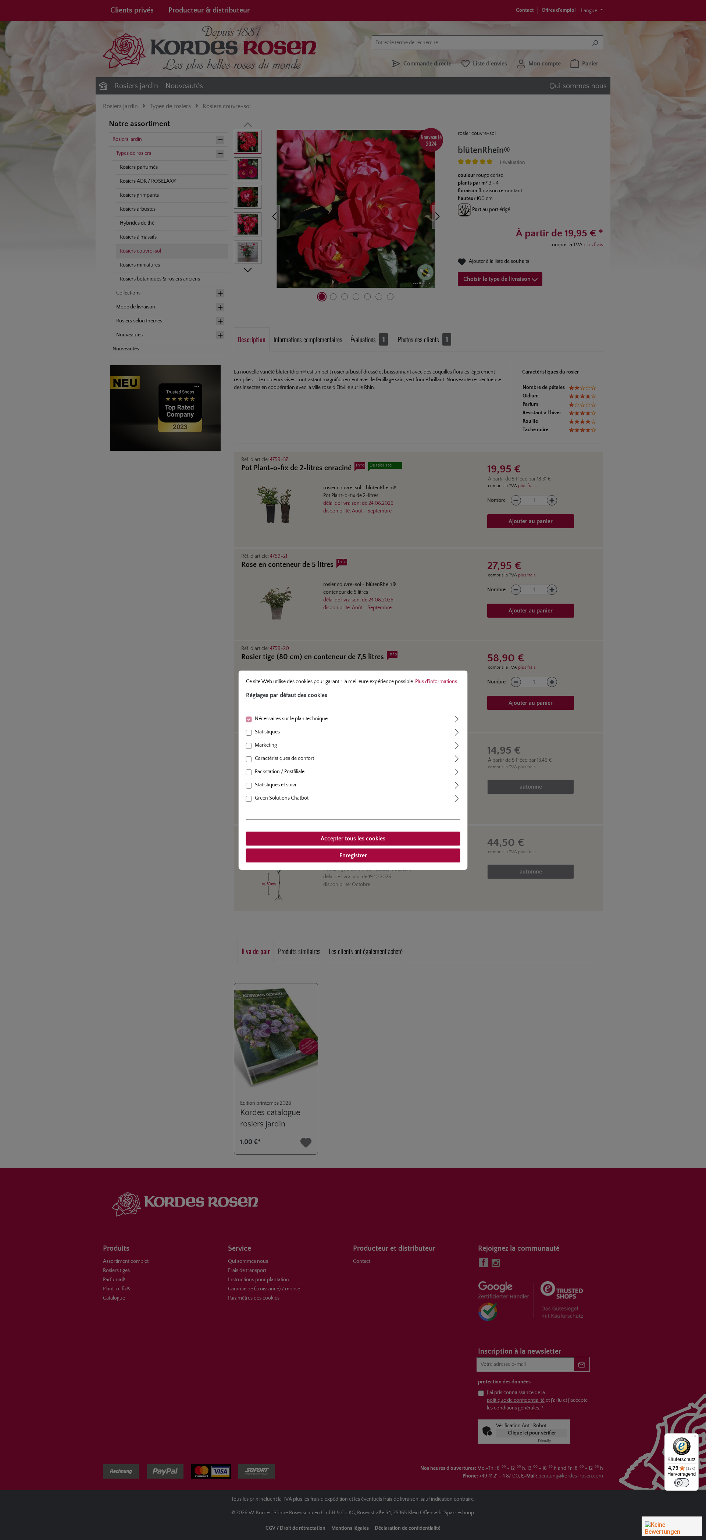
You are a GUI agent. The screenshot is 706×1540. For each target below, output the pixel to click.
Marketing (266, 745)
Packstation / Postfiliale (279, 772)
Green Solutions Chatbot (282, 798)
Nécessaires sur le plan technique (291, 719)
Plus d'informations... (437, 681)
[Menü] (694, 1437)
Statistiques (267, 732)
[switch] (681, 1482)
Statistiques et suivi (275, 785)
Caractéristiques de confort (284, 758)
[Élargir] (457, 718)
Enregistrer (353, 855)
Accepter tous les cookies (353, 838)
